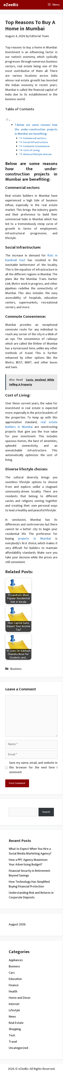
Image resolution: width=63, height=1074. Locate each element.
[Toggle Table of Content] (7, 120)
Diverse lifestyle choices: (37, 154)
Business (16, 669)
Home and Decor (20, 997)
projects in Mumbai (34, 538)
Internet (14, 1004)
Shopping (15, 1029)
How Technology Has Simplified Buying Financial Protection (29, 884)
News (12, 1016)
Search (46, 812)
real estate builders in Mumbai (31, 425)
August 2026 (17, 924)
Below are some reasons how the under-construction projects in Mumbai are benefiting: (36, 129)
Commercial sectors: (34, 138)
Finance (14, 985)
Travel (13, 1041)
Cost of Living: (31, 150)
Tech (12, 1035)
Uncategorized (18, 1048)
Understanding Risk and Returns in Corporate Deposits (31, 895)
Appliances (16, 960)
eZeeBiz (11, 4)
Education (15, 979)
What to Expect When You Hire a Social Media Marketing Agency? (30, 851)
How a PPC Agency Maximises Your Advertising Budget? (28, 862)
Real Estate (16, 1023)
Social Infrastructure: (35, 142)
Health (13, 991)
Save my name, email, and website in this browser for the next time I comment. (33, 768)
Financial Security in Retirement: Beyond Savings (30, 873)
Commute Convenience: (36, 146)
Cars (12, 972)
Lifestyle (14, 1010)
